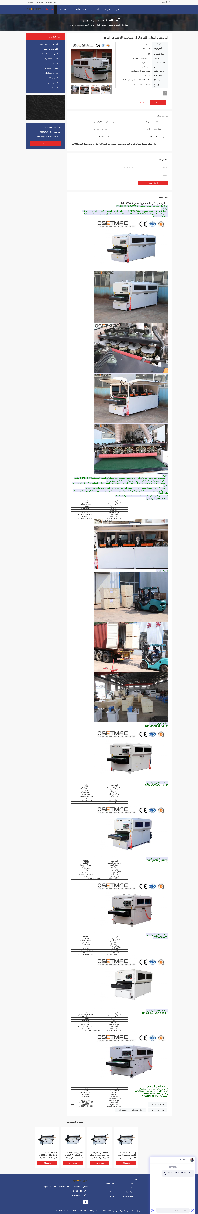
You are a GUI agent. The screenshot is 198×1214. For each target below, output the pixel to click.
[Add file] (192, 1210)
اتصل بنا (112, 1196)
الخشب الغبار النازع (51, 68)
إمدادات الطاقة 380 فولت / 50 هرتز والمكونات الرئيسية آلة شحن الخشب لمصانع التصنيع (127, 1155)
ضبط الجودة (110, 1192)
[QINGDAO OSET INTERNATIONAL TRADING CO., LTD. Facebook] (169, 2)
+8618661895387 (52, 137)
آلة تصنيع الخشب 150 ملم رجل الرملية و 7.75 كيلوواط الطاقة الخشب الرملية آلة (74, 1155)
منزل (126, 25)
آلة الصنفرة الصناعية (157, 1104)
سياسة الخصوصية (128, 1196)
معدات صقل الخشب (157, 1110)
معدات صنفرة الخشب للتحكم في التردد (130, 1110)
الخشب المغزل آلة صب (50, 83)
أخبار (132, 1183)
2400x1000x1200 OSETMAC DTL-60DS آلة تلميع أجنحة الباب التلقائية (48, 1155)
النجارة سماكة (53, 78)
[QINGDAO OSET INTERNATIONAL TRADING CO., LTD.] (33, 9)
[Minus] (152, 1159)
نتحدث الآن (157, 102)
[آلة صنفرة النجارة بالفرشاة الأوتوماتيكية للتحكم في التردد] (91, 62)
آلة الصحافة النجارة (51, 59)
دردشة (45, 143)
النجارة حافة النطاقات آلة (49, 54)
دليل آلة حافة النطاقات (50, 73)
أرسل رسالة (153, 183)
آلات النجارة (54, 87)
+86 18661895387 (46, 132)
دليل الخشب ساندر (51, 63)
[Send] (153, 1210)
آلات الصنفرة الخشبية (116, 25)
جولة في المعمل (109, 1187)
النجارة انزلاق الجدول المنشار (48, 44)
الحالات (131, 1187)
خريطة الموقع (129, 1192)
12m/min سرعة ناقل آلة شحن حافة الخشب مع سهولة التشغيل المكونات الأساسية (99, 1155)
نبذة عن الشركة (109, 1183)
